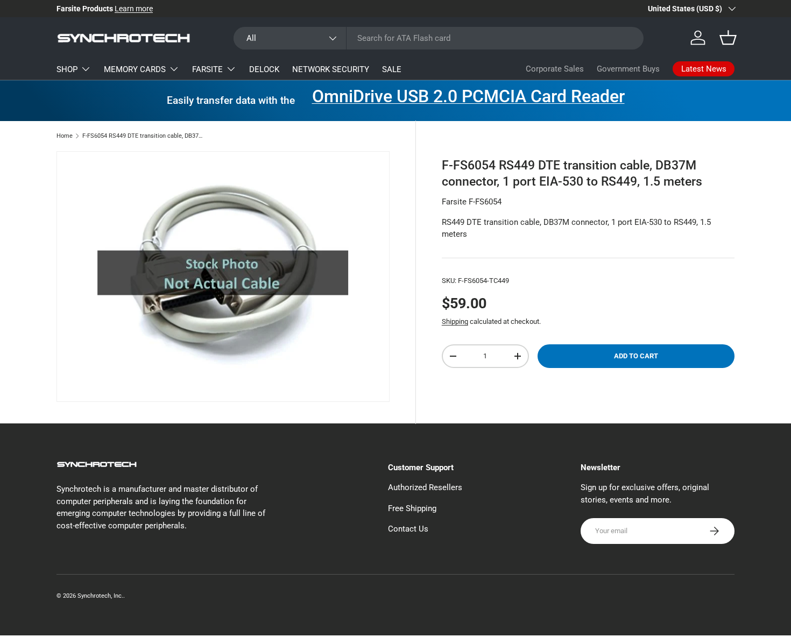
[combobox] (439, 38)
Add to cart (636, 356)
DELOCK (264, 69)
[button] (728, 37)
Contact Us (408, 529)
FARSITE (207, 69)
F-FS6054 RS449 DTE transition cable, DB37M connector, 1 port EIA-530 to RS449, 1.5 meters (142, 136)
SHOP (66, 69)
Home (64, 136)
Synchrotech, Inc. (100, 595)
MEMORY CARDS (135, 69)
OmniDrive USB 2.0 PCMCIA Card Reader (468, 96)
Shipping (455, 321)
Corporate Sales (555, 69)
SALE (391, 69)
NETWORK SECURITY (330, 69)
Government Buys (628, 69)
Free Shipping (412, 508)
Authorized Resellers (425, 487)
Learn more (134, 8)
